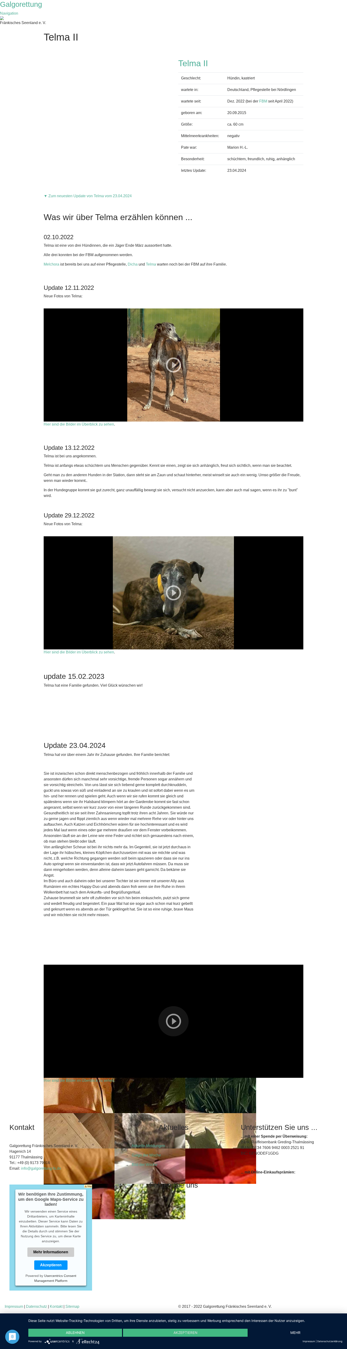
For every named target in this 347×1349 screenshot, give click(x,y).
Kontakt (56, 1306)
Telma (151, 264)
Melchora (51, 264)
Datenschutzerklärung (329, 1341)
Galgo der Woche (146, 1155)
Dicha (133, 264)
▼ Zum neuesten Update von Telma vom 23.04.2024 (88, 196)
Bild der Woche (144, 1165)
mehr (295, 1332)
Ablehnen (75, 1332)
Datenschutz (36, 1306)
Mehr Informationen (50, 1252)
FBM (263, 101)
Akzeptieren (51, 1265)
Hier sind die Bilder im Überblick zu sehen (79, 424)
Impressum (14, 1306)
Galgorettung (22, 4)
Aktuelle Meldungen (148, 1146)
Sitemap (72, 1306)
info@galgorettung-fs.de (41, 1168)
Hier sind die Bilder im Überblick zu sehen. (79, 1080)
